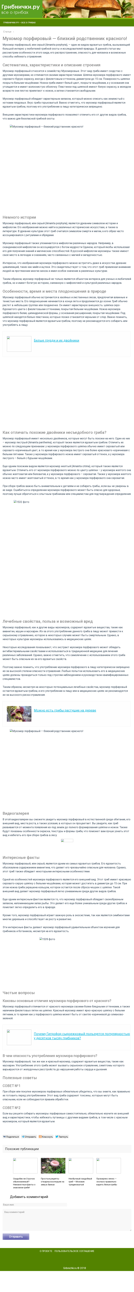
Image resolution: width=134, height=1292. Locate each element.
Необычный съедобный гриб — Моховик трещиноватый (80, 1181)
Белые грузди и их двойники (56, 340)
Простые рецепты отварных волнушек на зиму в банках (52, 1181)
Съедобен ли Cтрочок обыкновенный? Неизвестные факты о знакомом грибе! (24, 1183)
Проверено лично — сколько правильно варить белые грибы (106, 1181)
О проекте (46, 1251)
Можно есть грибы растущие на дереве (65, 710)
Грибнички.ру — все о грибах (19, 23)
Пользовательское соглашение (74, 1251)
